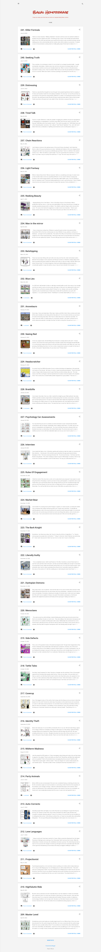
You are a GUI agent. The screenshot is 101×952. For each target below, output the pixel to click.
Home (50, 22)
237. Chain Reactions (31, 140)
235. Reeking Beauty (31, 196)
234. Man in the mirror (32, 223)
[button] (79, 30)
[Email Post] (34, 49)
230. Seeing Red (29, 334)
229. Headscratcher (30, 361)
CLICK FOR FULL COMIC (74, 49)
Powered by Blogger (50, 945)
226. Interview (28, 444)
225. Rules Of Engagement (34, 472)
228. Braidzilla (28, 389)
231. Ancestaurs (29, 306)
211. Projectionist (29, 859)
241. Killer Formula (30, 30)
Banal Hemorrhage (50, 12)
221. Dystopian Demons (32, 583)
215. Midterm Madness (32, 748)
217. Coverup (27, 693)
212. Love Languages (31, 831)
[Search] (82, 4)
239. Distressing (29, 85)
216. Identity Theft (30, 721)
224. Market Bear (29, 500)
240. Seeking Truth (30, 57)
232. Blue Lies (28, 278)
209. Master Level (29, 914)
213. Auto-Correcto (30, 804)
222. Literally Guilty (30, 555)
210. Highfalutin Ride (31, 887)
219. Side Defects (29, 638)
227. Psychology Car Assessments (38, 417)
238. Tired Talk (28, 113)
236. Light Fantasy (30, 168)
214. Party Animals (30, 776)
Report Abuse (50, 948)
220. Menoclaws (29, 610)
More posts (50, 940)
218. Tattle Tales (29, 665)
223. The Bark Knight (31, 527)
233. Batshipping (29, 251)
